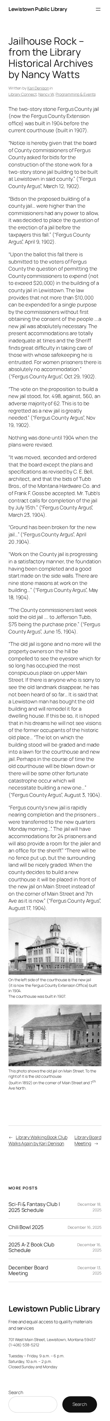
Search (15, 1392)
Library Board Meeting (87, 1140)
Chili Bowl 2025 (26, 1227)
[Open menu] (98, 9)
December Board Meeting (28, 1270)
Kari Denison (38, 88)
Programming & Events (75, 94)
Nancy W (46, 94)
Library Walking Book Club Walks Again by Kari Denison (37, 1140)
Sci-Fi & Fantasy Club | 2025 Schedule (34, 1207)
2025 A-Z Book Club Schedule (31, 1247)
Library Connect (22, 94)
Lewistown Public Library (37, 9)
